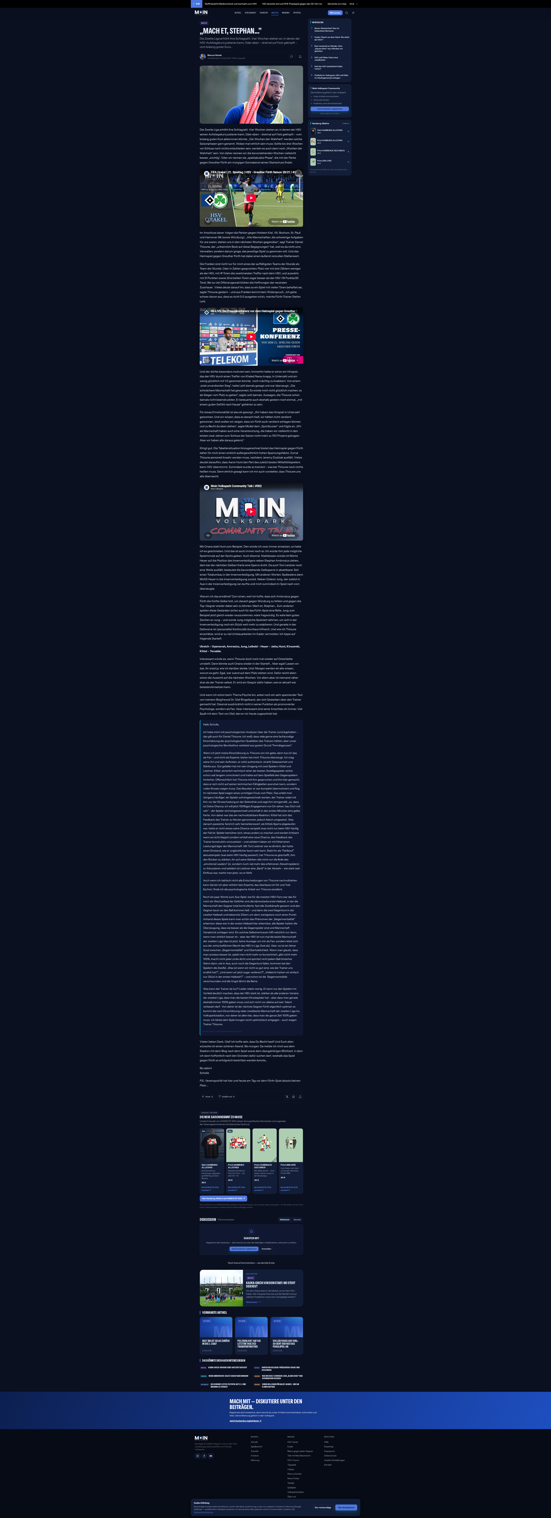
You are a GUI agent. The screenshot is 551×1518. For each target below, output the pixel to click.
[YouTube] (211, 1456)
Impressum (329, 1451)
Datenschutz (330, 1455)
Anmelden (266, 1249)
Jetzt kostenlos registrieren (244, 1249)
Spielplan (291, 1487)
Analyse (275, 12)
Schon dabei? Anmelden (329, 113)
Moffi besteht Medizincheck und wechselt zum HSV (231, 3)
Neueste (297, 1219)
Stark (209, 1096)
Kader (290, 1446)
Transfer (264, 12)
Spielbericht (250, 12)
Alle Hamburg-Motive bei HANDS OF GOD (223, 1198)
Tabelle (290, 1483)
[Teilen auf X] (287, 1097)
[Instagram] (197, 1456)
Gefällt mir (228, 1096)
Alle (352, 4)
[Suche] (347, 13)
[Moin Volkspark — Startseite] (201, 12)
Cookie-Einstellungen (334, 1460)
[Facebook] (204, 1456)
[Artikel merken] (300, 57)
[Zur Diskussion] (292, 56)
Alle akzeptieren (346, 1507)
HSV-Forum (293, 1460)
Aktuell (238, 12)
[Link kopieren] (300, 1097)
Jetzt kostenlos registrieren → (246, 1420)
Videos (290, 1469)
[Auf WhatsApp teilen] (293, 1097)
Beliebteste (284, 1219)
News (198, 4)
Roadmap (328, 1446)
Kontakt (328, 1465)
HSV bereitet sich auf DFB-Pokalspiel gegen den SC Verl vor (292, 3)
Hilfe (326, 1442)
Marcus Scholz (214, 55)
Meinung (286, 12)
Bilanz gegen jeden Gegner (300, 1451)
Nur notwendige (323, 1507)
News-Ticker (293, 1478)
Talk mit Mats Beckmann (299, 1455)
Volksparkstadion (295, 1492)
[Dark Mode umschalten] (353, 13)
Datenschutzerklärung (203, 1512)
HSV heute (292, 1442)
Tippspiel (297, 12)
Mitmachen (335, 13)
